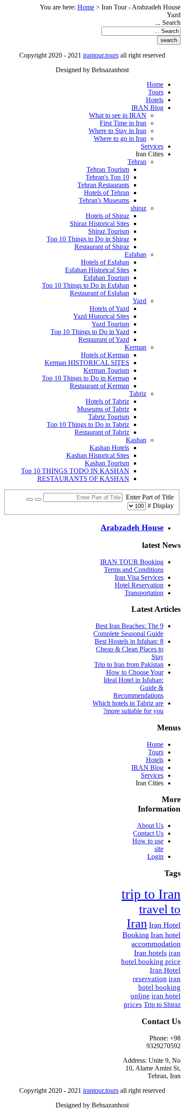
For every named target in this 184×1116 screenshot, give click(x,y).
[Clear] (29, 499)
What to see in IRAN (117, 115)
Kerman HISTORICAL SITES (87, 362)
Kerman (135, 347)
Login (155, 856)
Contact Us (148, 833)
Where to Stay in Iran (117, 130)
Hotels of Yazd (109, 308)
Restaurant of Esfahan (99, 293)
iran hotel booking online (156, 987)
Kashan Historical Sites (97, 455)
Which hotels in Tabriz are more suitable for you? (127, 707)
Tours (155, 92)
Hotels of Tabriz (107, 401)
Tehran (137, 161)
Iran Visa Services (139, 577)
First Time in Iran (123, 123)
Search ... (168, 22)
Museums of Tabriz (103, 409)
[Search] (38, 499)
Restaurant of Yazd (103, 339)
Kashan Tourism (107, 463)
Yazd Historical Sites (101, 316)
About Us (150, 825)
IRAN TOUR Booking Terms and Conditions (131, 565)
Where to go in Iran (120, 138)
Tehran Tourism (107, 169)
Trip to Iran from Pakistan (128, 664)
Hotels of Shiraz (107, 215)
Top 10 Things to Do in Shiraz (88, 239)
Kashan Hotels (109, 447)
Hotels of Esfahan (105, 262)
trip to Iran (151, 894)
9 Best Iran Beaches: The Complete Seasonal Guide (128, 629)
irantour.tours (101, 55)
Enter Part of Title (148, 497)
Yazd (139, 300)
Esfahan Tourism (106, 277)
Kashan (136, 440)
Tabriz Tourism (108, 416)
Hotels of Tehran (106, 192)
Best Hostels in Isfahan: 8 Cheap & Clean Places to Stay (129, 649)
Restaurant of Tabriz (101, 432)
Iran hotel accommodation (156, 939)
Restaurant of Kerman (99, 385)
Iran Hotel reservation (157, 974)
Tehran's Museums (104, 200)
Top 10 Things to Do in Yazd (89, 331)
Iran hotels (150, 953)
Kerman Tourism (106, 370)
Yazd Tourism (110, 324)
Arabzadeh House (132, 527)
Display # (160, 505)
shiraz (138, 208)
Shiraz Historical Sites (99, 223)
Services (152, 146)
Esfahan (135, 254)
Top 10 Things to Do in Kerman (85, 378)
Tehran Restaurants (103, 185)
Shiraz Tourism (108, 231)
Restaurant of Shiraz (101, 246)
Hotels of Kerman (105, 355)
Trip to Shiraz (162, 1004)
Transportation (144, 592)
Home (85, 7)
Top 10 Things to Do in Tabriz (88, 424)
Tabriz (137, 393)
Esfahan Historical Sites (97, 270)
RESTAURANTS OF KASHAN (83, 478)
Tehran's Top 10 (107, 177)
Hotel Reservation (139, 585)
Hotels (154, 99)
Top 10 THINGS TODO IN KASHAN (75, 470)
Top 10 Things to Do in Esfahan (85, 285)
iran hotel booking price (151, 957)
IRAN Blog (147, 107)
